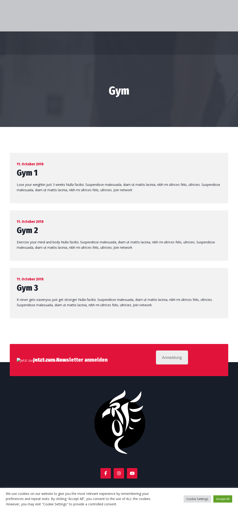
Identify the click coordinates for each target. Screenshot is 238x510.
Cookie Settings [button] (197, 499)
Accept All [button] (222, 499)
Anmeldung (172, 357)
